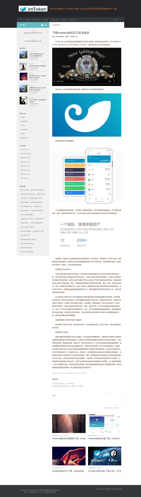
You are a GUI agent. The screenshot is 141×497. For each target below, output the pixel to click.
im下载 (45, 19)
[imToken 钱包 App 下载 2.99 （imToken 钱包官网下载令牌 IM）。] (104, 465)
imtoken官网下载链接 (27, 252)
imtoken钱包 (56, 435)
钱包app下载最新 (26, 231)
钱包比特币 (38, 206)
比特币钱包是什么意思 (35, 198)
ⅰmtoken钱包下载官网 (27, 227)
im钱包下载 (72, 19)
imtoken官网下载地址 (36, 210)
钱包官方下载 (41, 194)
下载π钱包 (24, 198)
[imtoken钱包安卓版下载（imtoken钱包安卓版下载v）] (104, 432)
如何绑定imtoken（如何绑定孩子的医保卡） (37, 77)
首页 (21, 19)
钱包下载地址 (25, 202)
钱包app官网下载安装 (37, 190)
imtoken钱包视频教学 (27, 215)
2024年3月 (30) (25, 174)
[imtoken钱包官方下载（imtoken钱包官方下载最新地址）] (69, 465)
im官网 (63, 19)
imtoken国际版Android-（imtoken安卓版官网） (37, 55)
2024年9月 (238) (26, 153)
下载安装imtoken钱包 (27, 219)
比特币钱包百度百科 (37, 202)
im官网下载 (36, 19)
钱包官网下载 (39, 219)
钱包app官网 (24, 210)
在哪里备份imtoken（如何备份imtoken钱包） (37, 89)
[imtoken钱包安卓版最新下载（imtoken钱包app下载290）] (69, 432)
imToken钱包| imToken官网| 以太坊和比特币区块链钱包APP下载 (83, 8)
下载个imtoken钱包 (26, 247)
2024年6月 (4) (25, 166)
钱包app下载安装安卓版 (69, 373)
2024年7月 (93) (25, 162)
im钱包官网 (54, 19)
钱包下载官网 (82, 373)
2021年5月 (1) (25, 178)
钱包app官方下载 (38, 231)
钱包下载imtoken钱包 (27, 243)
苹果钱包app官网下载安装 (28, 239)
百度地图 (53, 492)
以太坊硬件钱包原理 (36, 223)
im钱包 (27, 19)
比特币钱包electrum (27, 206)
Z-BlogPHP (107, 489)
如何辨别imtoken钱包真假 (37, 66)
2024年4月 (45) (25, 170)
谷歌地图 (46, 492)
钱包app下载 (57, 373)
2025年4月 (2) (25, 149)
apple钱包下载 (25, 235)
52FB (119, 489)
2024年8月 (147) (26, 158)
